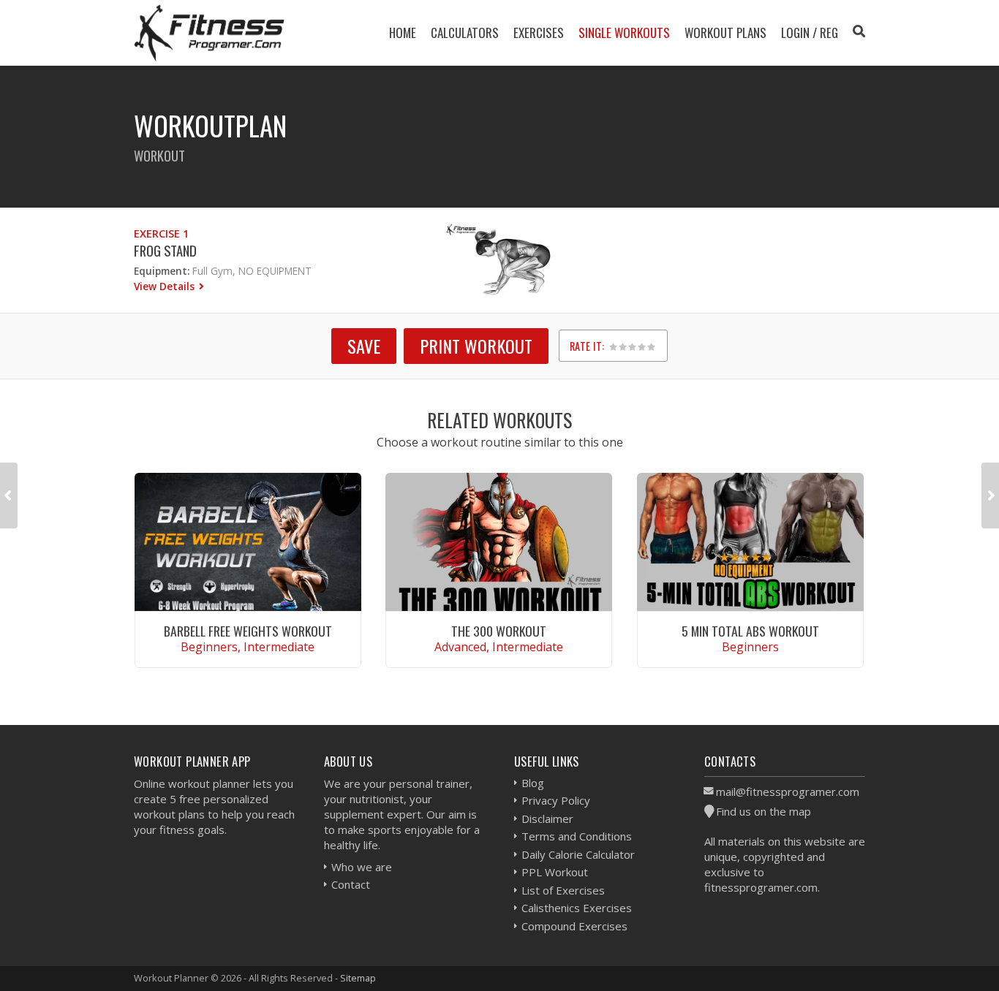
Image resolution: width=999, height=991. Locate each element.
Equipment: (161, 271)
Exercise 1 (161, 233)
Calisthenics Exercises (576, 907)
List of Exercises (563, 890)
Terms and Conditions (576, 836)
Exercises (538, 32)
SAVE (363, 346)
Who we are (361, 866)
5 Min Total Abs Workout (750, 630)
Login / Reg (809, 32)
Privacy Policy (555, 800)
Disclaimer (547, 818)
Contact (350, 884)
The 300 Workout (498, 630)
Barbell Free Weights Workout (248, 630)
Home (402, 32)
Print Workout (476, 346)
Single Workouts (624, 32)
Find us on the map (763, 811)
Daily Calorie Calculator (578, 854)
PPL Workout (554, 872)
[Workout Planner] (209, 32)
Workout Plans (725, 32)
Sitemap (358, 977)
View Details (165, 286)
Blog (532, 782)
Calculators (465, 32)
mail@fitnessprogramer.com (787, 791)
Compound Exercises (574, 926)
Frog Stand (165, 250)
